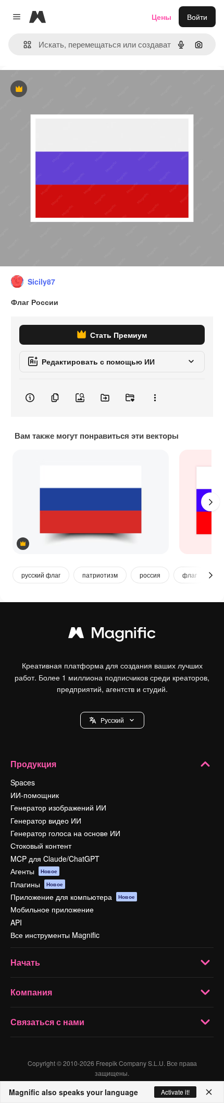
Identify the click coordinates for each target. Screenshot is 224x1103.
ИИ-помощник (34, 795)
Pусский (112, 719)
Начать (25, 962)
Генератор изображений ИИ (58, 807)
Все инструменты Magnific (54, 935)
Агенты (33, 871)
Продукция (33, 764)
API (16, 922)
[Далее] (210, 502)
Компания (31, 992)
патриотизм (100, 574)
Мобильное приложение (52, 909)
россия (150, 574)
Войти (197, 16)
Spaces (22, 782)
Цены (161, 16)
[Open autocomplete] (23, 45)
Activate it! (175, 1091)
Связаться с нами (47, 1022)
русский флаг (40, 574)
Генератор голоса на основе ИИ (65, 833)
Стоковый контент (40, 845)
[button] (112, 720)
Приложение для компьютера (72, 896)
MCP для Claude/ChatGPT (54, 858)
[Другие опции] (154, 398)
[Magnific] (112, 635)
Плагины (36, 884)
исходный (70, 89)
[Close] (209, 1092)
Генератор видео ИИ (45, 820)
